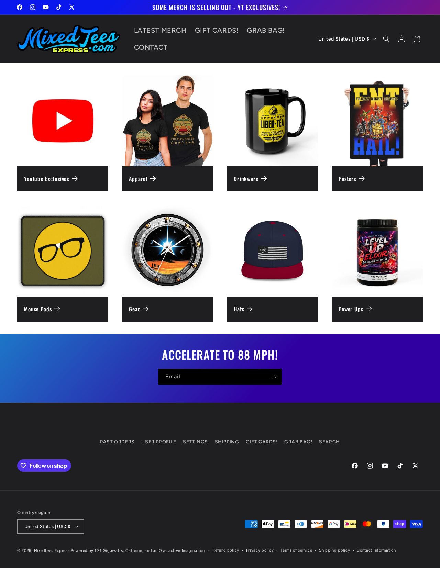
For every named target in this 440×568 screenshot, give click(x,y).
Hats (239, 309)
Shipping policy (334, 550)
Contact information (376, 550)
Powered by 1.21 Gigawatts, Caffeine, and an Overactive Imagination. (138, 550)
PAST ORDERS (117, 442)
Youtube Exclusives (46, 179)
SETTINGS (195, 442)
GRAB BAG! (298, 442)
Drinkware (246, 179)
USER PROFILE (158, 442)
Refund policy (225, 550)
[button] (386, 38)
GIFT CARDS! (262, 442)
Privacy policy (260, 550)
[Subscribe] (274, 377)
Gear (134, 309)
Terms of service (296, 550)
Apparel (138, 179)
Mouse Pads (38, 309)
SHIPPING (227, 442)
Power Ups (351, 309)
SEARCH (329, 442)
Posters (347, 179)
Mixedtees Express (52, 550)
